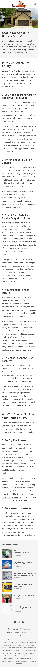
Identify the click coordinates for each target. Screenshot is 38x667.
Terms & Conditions (13, 632)
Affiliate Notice (19, 636)
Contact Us (17, 629)
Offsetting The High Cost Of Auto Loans (23, 585)
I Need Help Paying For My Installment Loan (22, 608)
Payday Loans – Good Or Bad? (24, 596)
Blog (9, 629)
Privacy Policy (27, 632)
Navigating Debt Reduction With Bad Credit (23, 563)
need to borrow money (11, 497)
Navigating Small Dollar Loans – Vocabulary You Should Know (25, 574)
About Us (26, 629)
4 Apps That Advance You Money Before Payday (22, 552)
